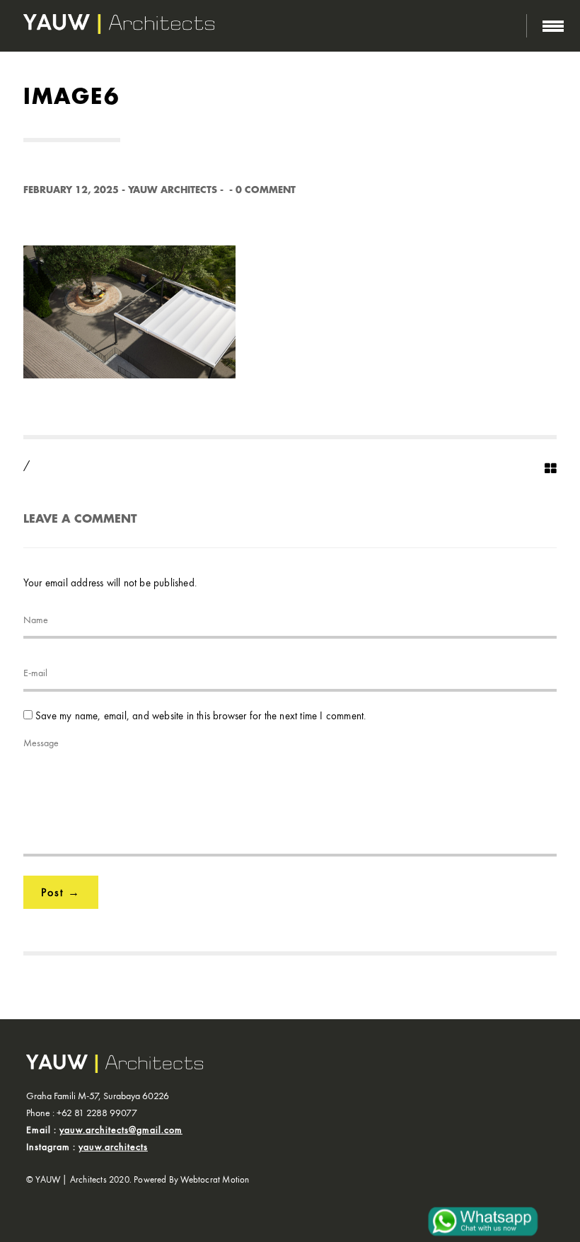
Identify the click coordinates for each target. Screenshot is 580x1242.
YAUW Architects (172, 190)
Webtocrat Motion (214, 1179)
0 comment (266, 190)
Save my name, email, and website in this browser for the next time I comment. (200, 716)
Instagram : (87, 1146)
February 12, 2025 (71, 190)
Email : (104, 1129)
